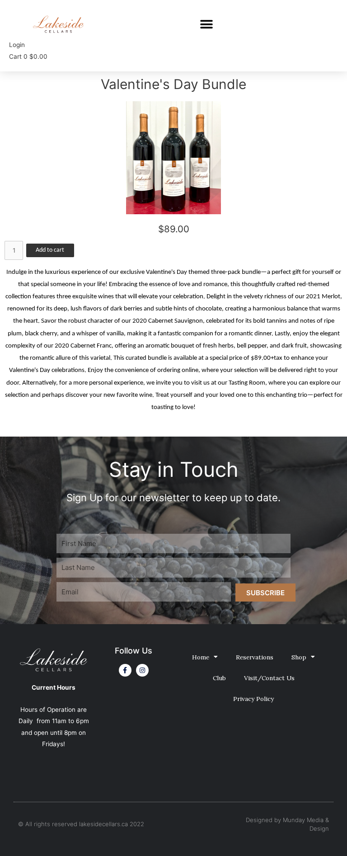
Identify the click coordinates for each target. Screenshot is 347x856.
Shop (298, 657)
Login (17, 44)
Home (200, 657)
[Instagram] (142, 670)
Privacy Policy (253, 699)
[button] (206, 24)
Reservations (254, 657)
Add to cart (50, 250)
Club (219, 678)
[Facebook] (125, 670)
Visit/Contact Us (269, 678)
